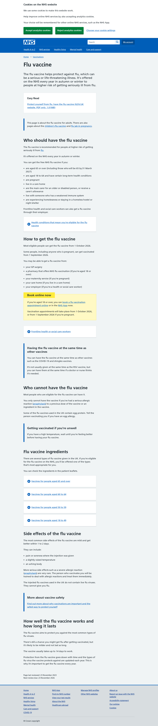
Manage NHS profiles (90, 690)
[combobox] (101, 42)
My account (128, 42)
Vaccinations (38, 57)
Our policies (114, 704)
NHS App (62, 305)
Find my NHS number (61, 694)
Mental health (76, 49)
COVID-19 (27, 712)
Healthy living (60, 49)
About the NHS (58, 701)
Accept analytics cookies (38, 30)
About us (113, 690)
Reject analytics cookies (69, 30)
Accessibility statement (119, 700)
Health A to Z (29, 49)
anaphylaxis (39, 403)
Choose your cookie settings (100, 30)
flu (42, 150)
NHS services (44, 49)
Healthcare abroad (60, 705)
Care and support (93, 49)
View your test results (61, 698)
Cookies (113, 708)
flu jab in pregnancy (81, 126)
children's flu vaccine (55, 126)
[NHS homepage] (29, 42)
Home (26, 57)
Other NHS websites (89, 694)
